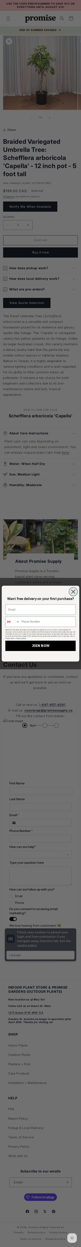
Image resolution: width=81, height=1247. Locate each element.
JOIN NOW (40, 645)
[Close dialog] (73, 591)
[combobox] (13, 622)
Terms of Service (21, 638)
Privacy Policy (10, 638)
